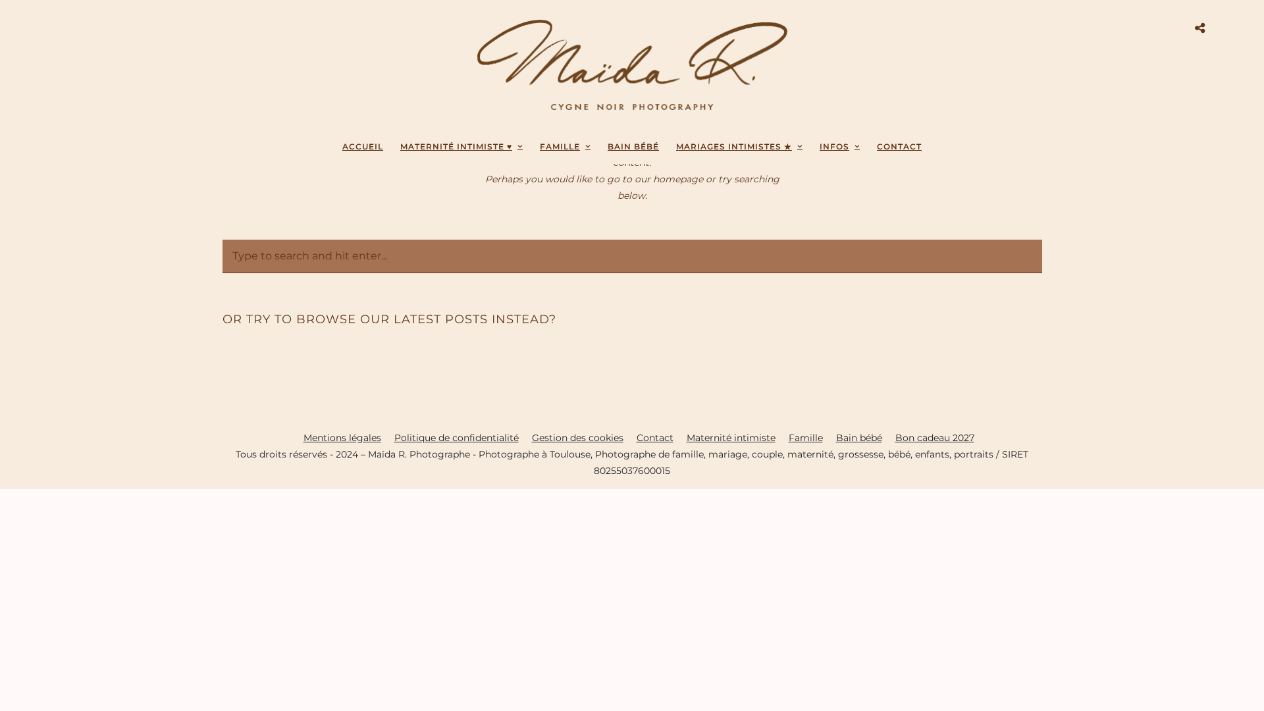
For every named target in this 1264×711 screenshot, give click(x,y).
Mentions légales (342, 438)
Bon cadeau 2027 (934, 438)
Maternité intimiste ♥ (456, 146)
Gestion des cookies (577, 438)
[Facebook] (63, 28)
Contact (899, 146)
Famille (560, 146)
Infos (834, 146)
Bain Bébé (633, 146)
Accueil (362, 146)
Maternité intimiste (731, 438)
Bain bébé (859, 438)
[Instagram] (79, 28)
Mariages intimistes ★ (734, 146)
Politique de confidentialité (456, 438)
